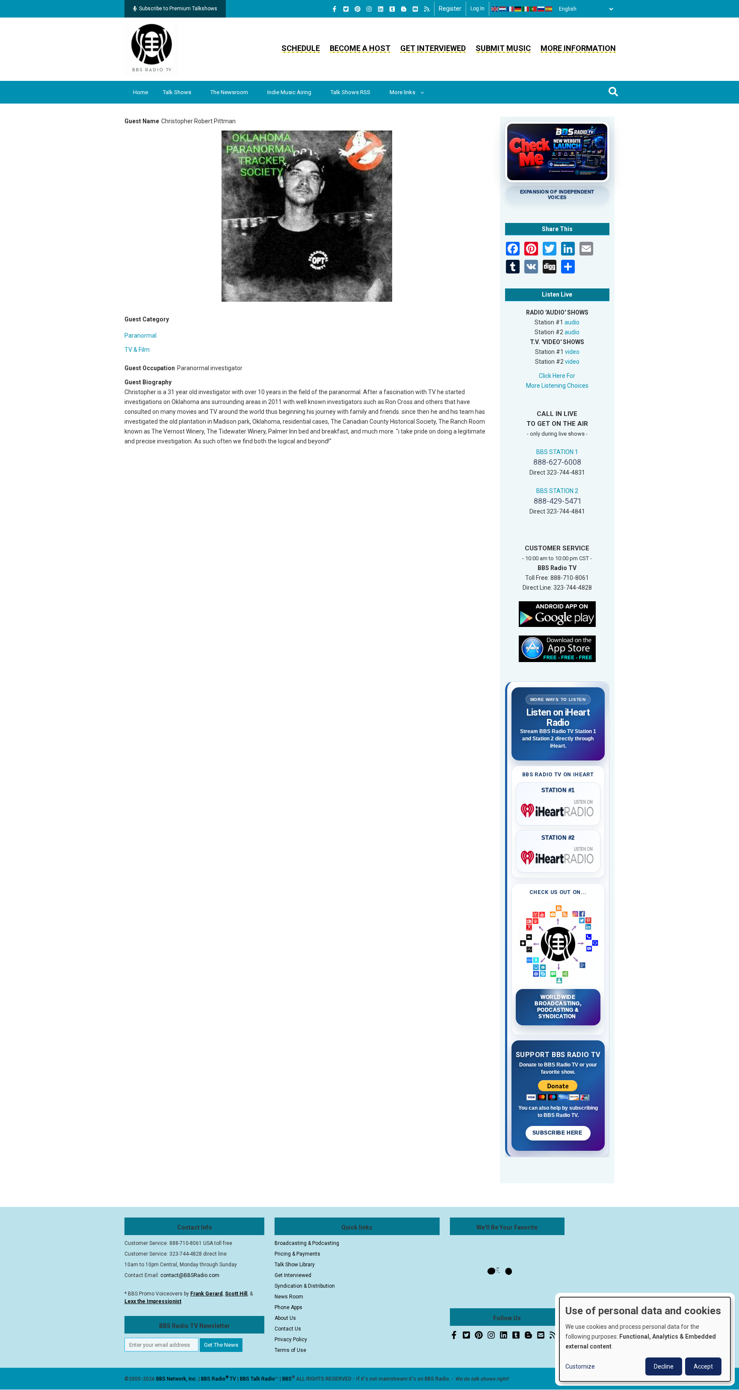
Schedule (300, 48)
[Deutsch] (518, 9)
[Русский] (541, 9)
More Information (578, 48)
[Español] (549, 9)
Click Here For (557, 375)
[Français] (510, 9)
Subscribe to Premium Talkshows (178, 9)
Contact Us (288, 1329)
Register (450, 8)
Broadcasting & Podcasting (307, 1243)
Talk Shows (177, 92)
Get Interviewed (433, 48)
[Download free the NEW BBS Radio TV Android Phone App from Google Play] (557, 613)
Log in (477, 9)
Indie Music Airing (289, 92)
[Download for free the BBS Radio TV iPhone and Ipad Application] (557, 648)
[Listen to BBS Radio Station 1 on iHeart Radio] (558, 808)
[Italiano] (526, 9)
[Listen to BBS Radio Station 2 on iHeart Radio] (558, 855)
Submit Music (503, 48)
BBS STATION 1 (557, 451)
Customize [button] (580, 1366)
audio (572, 322)
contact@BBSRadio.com (189, 1275)
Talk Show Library (295, 1265)
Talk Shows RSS (350, 92)
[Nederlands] (503, 9)
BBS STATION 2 (557, 490)
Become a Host (360, 48)
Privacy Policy (291, 1339)
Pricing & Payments (297, 1254)
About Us (285, 1318)
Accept (703, 1366)
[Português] (534, 9)
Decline (664, 1366)
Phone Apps (288, 1307)
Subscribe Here (558, 1133)
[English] (495, 9)
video (572, 351)
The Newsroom (229, 92)
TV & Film (137, 349)
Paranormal (140, 335)
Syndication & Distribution (305, 1286)
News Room (289, 1297)
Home (140, 92)
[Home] (151, 48)
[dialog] (644, 1339)
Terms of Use (290, 1350)
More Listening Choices (557, 385)
